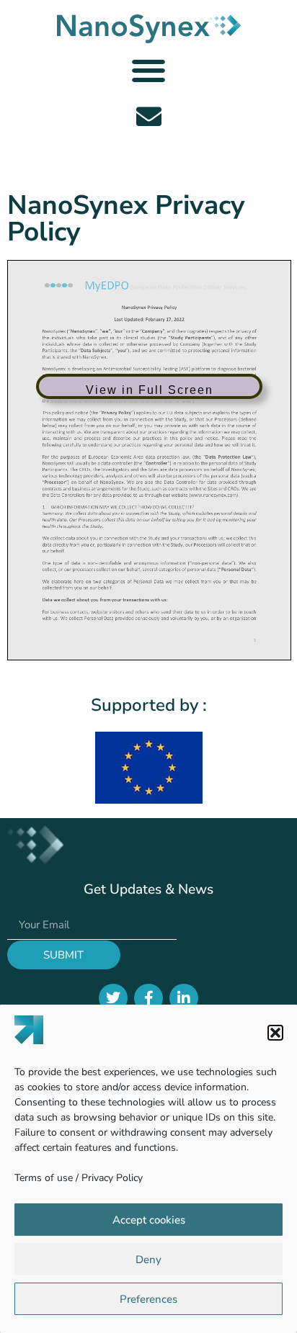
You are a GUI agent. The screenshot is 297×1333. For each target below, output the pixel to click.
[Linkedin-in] (183, 998)
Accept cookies (148, 1220)
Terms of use (43, 1178)
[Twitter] (113, 998)
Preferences (148, 1299)
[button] (275, 1032)
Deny (148, 1259)
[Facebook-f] (148, 998)
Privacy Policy (112, 1178)
